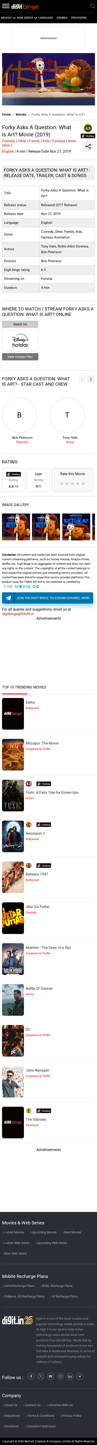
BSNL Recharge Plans (56, 1286)
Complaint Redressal (40, 1426)
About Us (10, 1405)
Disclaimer (11, 1426)
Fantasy (58, 141)
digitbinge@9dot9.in (18, 614)
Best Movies (72, 1232)
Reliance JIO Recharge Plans (24, 1296)
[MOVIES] (14, 18)
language (45, 17)
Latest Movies (14, 1232)
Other (22, 141)
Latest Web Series (16, 1243)
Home (6, 114)
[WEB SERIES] (35, 18)
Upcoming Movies (44, 1232)
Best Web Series (15, 1253)
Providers (79, 17)
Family (34, 141)
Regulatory (12, 1415)
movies (6, 17)
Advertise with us (60, 1405)
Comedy (8, 141)
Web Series (25, 17)
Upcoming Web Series (51, 1243)
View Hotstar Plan (20, 357)
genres (62, 17)
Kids (46, 141)
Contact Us (32, 1405)
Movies (21, 114)
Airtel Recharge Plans (19, 1286)
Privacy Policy (72, 1415)
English (8, 151)
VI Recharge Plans (64, 1296)
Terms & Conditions (41, 1415)
